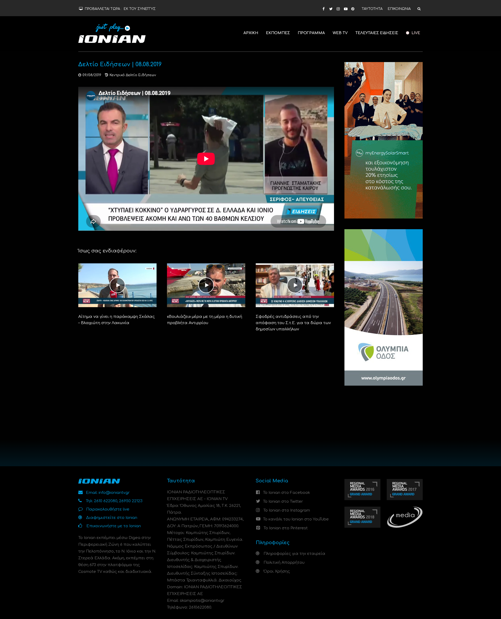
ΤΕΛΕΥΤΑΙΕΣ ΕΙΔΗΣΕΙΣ (376, 33)
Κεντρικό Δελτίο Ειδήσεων (133, 75)
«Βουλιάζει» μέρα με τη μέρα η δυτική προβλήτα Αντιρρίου (204, 319)
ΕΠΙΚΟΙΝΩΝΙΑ (399, 9)
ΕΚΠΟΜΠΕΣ (278, 33)
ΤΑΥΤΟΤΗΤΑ (372, 9)
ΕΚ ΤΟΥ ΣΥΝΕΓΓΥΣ (140, 9)
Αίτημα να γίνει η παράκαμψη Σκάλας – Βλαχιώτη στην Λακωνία (116, 319)
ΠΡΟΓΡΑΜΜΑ (311, 33)
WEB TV (340, 33)
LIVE (415, 33)
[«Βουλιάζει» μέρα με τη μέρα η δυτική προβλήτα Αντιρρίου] (206, 285)
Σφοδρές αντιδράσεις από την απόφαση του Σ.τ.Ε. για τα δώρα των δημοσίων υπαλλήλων (293, 322)
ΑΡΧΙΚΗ (250, 33)
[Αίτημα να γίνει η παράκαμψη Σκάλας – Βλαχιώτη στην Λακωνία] (117, 285)
